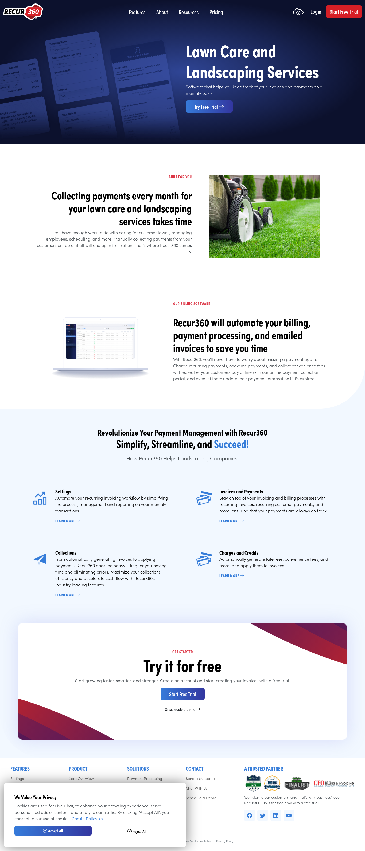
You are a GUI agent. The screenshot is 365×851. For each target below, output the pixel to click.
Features (137, 12)
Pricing (216, 12)
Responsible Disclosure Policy (192, 841)
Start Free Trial (344, 11)
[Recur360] (23, 12)
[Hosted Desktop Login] (298, 12)
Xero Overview (81, 778)
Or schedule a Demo (180, 709)
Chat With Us (196, 788)
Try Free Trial (206, 106)
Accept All (55, 830)
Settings (17, 778)
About (162, 12)
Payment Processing (144, 778)
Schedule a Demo (201, 797)
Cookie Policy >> (88, 818)
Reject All (139, 831)
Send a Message (200, 778)
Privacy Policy (224, 841)
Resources (189, 12)
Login (315, 11)
